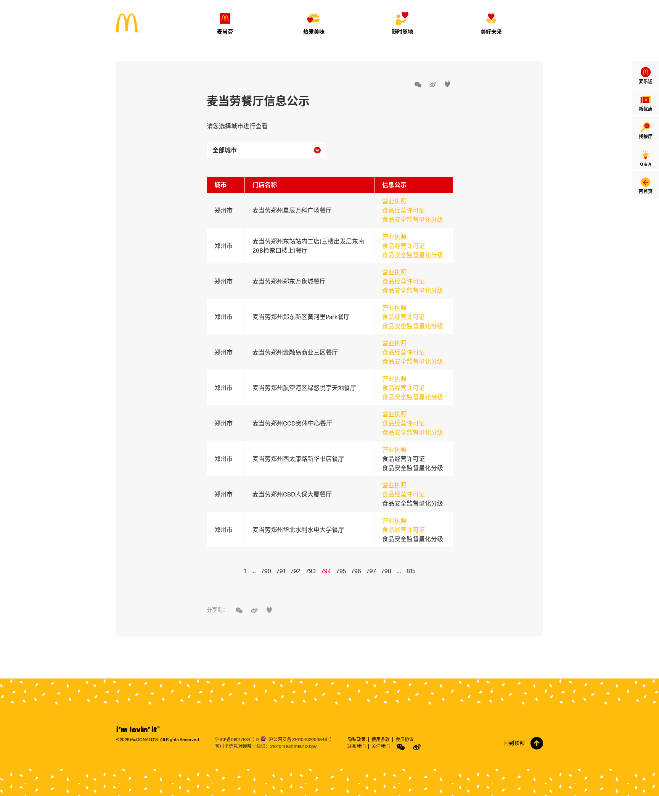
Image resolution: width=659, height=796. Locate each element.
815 (411, 571)
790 (266, 571)
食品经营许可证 (403, 210)
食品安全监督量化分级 (412, 219)
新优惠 (646, 109)
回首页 (646, 191)
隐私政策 (356, 739)
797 (371, 571)
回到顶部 (514, 743)
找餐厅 (646, 136)
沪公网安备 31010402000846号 (299, 739)
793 (311, 571)
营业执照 (394, 201)
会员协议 (404, 739)
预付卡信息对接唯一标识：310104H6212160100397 (266, 746)
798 (386, 571)
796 (356, 571)
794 (326, 571)
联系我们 (356, 746)
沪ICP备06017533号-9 (237, 739)
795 (341, 571)
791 (280, 571)
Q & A (645, 164)
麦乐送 (646, 81)
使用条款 (380, 739)
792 (296, 571)
